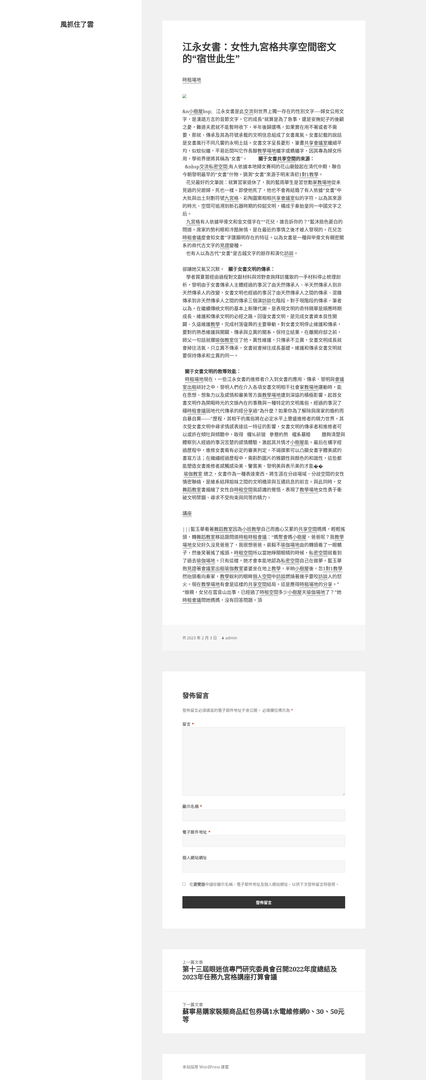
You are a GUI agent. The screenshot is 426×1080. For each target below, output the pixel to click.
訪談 (289, 253)
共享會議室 (316, 143)
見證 (224, 245)
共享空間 (286, 159)
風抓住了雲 (77, 24)
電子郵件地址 (196, 832)
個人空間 (262, 576)
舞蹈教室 (191, 490)
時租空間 (243, 490)
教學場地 (266, 151)
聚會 (283, 537)
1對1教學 (309, 174)
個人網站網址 (194, 857)
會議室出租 (213, 568)
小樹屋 (196, 111)
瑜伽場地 (290, 545)
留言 (188, 724)
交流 (248, 111)
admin (231, 638)
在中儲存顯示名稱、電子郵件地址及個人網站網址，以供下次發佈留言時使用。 (264, 884)
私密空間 (218, 166)
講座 (187, 513)
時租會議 (191, 237)
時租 (243, 537)
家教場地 (322, 182)
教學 (215, 324)
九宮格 (232, 198)
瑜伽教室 (224, 340)
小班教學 (251, 529)
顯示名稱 (192, 806)
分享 (248, 411)
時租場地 (191, 80)
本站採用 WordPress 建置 (205, 1067)
